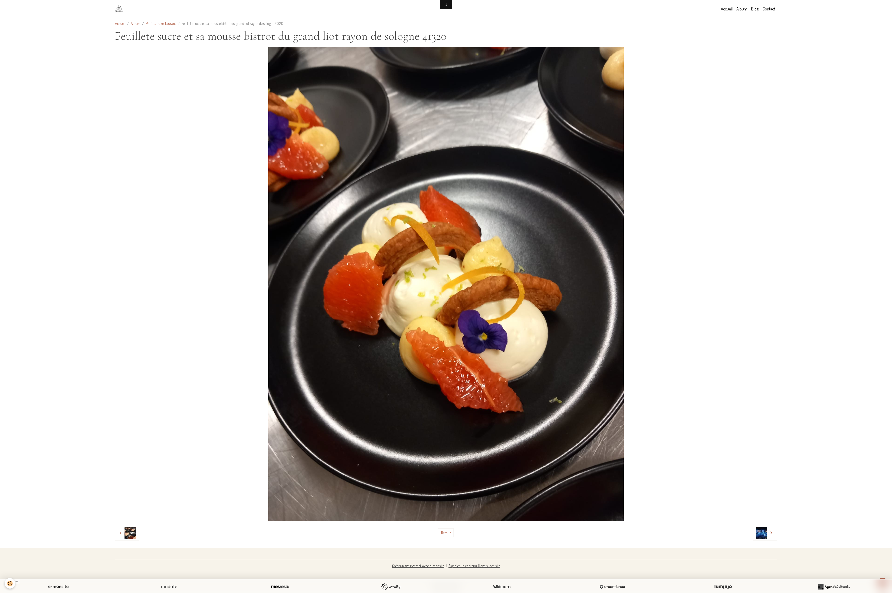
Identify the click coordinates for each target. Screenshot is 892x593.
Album (741, 9)
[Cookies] (10, 583)
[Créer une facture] (501, 586)
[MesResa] (279, 586)
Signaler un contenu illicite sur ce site (474, 565)
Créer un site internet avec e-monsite (418, 565)
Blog (755, 9)
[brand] (120, 8)
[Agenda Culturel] (834, 586)
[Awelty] (390, 586)
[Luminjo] (723, 586)
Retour (446, 532)
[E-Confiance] (612, 586)
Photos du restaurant (161, 23)
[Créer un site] (58, 586)
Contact (768, 9)
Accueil (727, 9)
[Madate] (169, 586)
